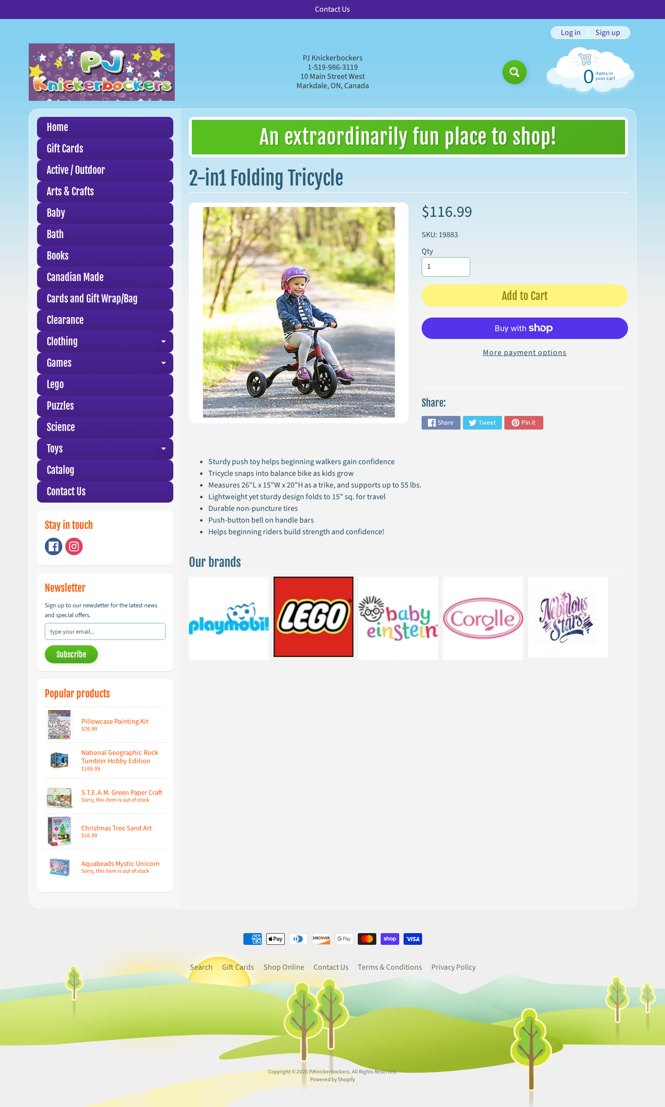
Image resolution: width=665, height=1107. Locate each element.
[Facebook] (53, 546)
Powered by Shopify (332, 1079)
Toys (110, 451)
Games (110, 365)
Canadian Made (75, 277)
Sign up (607, 33)
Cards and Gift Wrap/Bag (92, 299)
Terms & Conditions (390, 967)
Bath (55, 234)
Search (201, 967)
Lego (55, 384)
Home (57, 127)
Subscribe (71, 654)
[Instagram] (74, 546)
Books (58, 256)
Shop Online (283, 967)
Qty (427, 251)
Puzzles (60, 406)
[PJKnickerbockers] (102, 71)
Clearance (65, 320)
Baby (56, 213)
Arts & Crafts (70, 192)
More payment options (525, 352)
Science (61, 427)
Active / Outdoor (76, 170)
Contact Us (66, 492)
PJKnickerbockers (329, 1071)
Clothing (110, 344)
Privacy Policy (453, 967)
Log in (571, 33)
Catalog (60, 470)
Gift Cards (65, 149)
